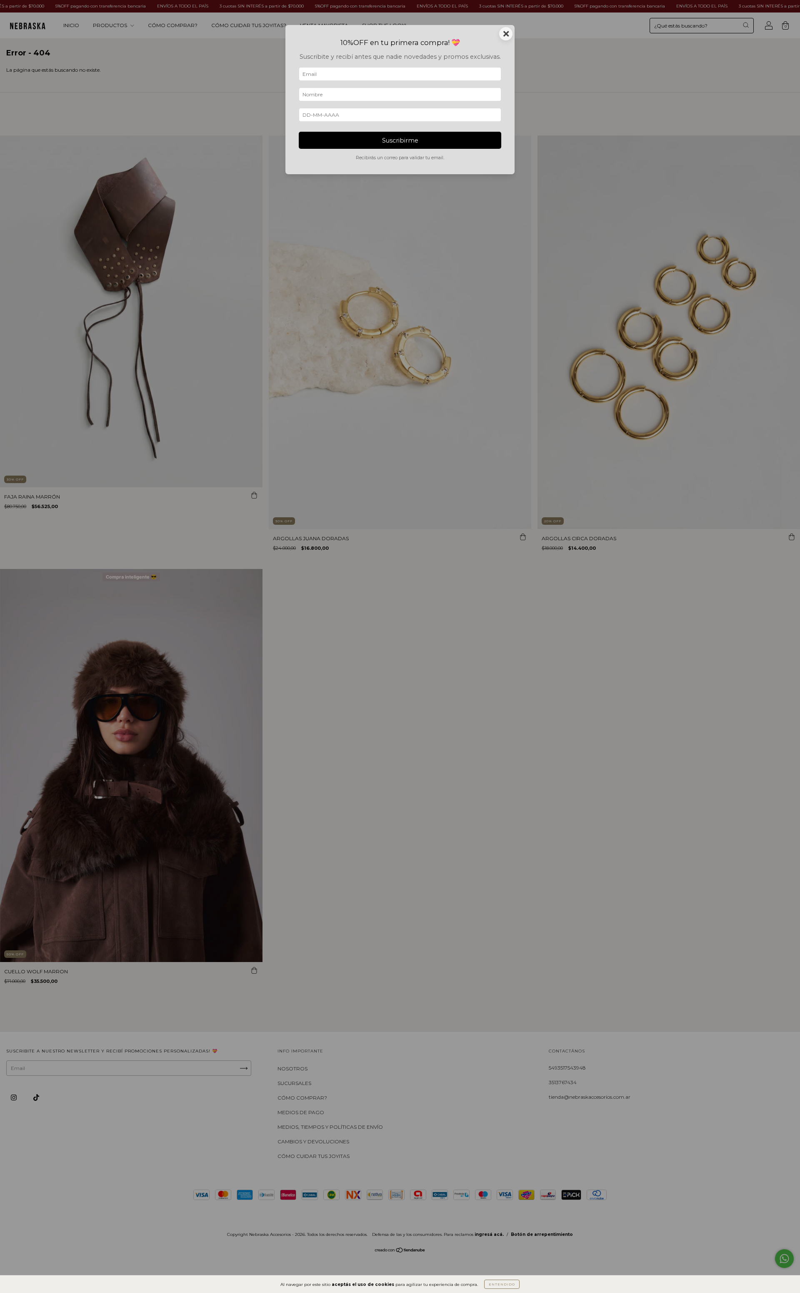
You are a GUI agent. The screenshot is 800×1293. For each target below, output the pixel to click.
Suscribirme (400, 140)
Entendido (502, 1284)
